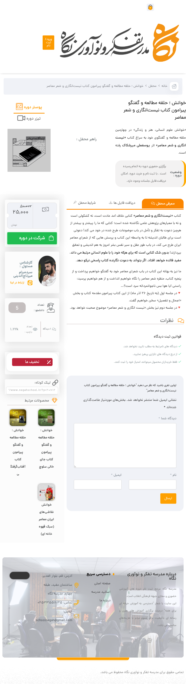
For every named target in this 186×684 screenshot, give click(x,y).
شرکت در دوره (32, 238)
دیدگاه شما (167, 418)
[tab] (29, 108)
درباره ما (105, 600)
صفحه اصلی (102, 583)
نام (173, 475)
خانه (164, 86)
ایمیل (116, 475)
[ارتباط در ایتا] (30, 282)
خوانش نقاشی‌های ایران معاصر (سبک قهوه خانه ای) (46, 519)
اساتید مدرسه (100, 592)
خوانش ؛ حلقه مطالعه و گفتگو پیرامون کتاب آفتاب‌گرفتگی (18, 452)
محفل (152, 86)
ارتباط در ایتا (17, 282)
